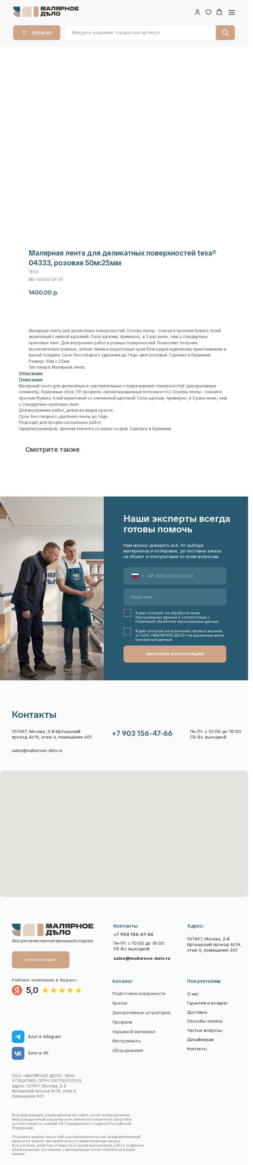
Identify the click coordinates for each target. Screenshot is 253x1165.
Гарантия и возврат (207, 1003)
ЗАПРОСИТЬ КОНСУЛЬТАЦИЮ (175, 654)
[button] (197, 12)
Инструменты (126, 1041)
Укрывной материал (133, 1032)
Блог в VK (38, 1053)
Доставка (197, 1012)
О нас (193, 994)
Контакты (197, 1049)
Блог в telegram (44, 1036)
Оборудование (127, 1050)
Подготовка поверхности (138, 993)
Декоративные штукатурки (141, 1012)
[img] (18, 1037)
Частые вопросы (204, 1030)
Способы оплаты (205, 1021)
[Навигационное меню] (232, 12)
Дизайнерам (200, 1039)
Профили (122, 1022)
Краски (119, 1003)
